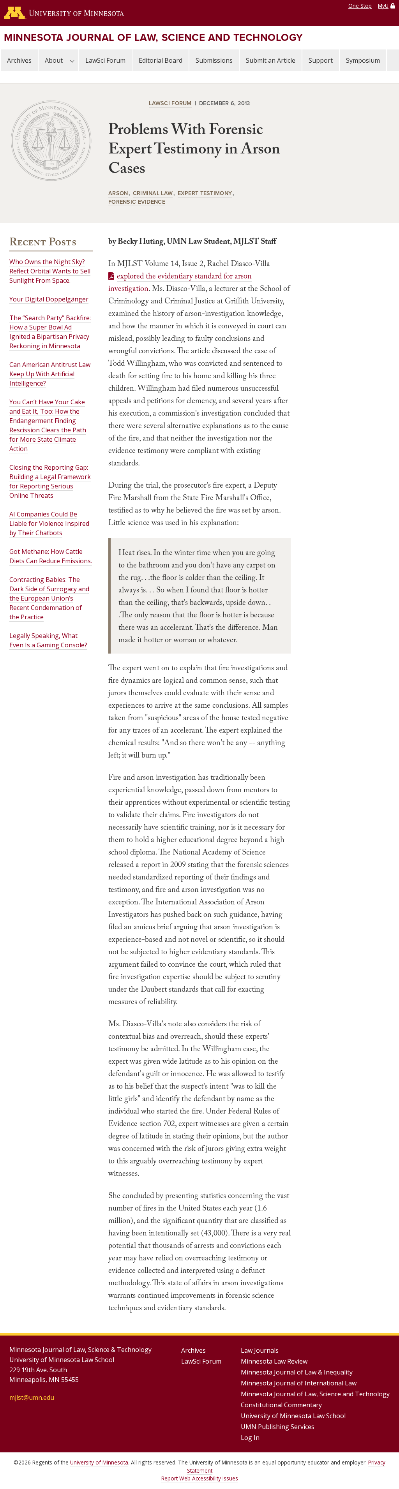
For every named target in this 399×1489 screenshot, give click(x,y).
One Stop (360, 5)
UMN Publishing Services (277, 1426)
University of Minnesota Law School (293, 1415)
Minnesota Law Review (274, 1361)
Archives (19, 60)
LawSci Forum (105, 60)
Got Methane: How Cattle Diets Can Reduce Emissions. (50, 556)
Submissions (214, 60)
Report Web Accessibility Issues (199, 1478)
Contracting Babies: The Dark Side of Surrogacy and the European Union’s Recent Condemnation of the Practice (49, 598)
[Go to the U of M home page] (64, 13)
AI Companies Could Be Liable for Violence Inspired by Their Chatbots (49, 523)
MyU (383, 5)
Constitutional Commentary (281, 1405)
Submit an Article (270, 60)
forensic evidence (136, 201)
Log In (250, 1437)
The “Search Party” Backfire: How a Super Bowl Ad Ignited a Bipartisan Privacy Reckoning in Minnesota (50, 332)
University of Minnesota (99, 1462)
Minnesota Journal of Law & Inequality (297, 1372)
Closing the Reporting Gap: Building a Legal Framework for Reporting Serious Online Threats (50, 481)
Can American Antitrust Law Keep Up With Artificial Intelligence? (49, 374)
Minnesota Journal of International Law (299, 1383)
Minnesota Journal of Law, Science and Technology (153, 37)
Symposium (363, 60)
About (54, 60)
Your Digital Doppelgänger (48, 299)
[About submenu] (72, 60)
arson (118, 193)
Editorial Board (160, 60)
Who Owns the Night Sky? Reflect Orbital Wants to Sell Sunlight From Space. (49, 271)
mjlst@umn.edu (31, 1397)
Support (321, 60)
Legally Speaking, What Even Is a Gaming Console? (48, 640)
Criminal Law (153, 193)
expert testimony (205, 193)
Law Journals (260, 1350)
